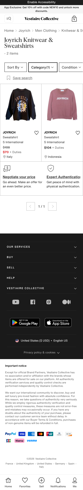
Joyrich (24, 30)
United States (44, 463)
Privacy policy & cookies (40, 352)
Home (9, 30)
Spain (71, 463)
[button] (74, 19)
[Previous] (30, 206)
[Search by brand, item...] (8, 19)
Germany (60, 463)
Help (11, 278)
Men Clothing (46, 30)
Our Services (18, 247)
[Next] (52, 206)
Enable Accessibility (41, 2)
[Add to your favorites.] (36, 132)
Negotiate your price (19, 176)
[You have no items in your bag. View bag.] (74, 19)
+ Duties (15, 152)
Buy (10, 257)
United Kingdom (25, 463)
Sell (11, 267)
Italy (41, 466)
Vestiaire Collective (25, 288)
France (9, 463)
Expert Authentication (64, 176)
